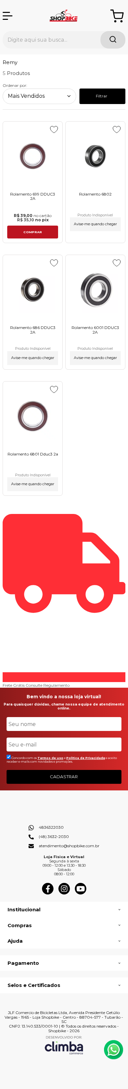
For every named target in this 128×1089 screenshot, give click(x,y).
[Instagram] (64, 892)
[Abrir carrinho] (117, 16)
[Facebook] (47, 892)
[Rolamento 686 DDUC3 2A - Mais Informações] (32, 289)
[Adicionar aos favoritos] (54, 129)
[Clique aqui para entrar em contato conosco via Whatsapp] (113, 1049)
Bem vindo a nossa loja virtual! (64, 696)
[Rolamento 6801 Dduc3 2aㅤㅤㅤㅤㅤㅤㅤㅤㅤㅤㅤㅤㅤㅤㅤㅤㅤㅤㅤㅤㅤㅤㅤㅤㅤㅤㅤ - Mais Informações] (32, 416)
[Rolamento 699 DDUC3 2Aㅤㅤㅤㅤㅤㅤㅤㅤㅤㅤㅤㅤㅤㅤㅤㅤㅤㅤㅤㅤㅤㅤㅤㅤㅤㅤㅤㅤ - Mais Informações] (32, 156)
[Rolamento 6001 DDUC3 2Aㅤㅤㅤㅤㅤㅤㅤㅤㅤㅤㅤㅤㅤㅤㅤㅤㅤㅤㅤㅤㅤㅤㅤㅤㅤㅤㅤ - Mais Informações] (95, 289)
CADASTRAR (64, 776)
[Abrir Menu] (7, 16)
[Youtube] (80, 892)
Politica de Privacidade (85, 758)
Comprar (32, 232)
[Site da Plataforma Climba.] (64, 1045)
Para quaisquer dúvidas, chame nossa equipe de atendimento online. (64, 706)
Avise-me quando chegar (95, 224)
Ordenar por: (15, 85)
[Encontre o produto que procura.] (112, 40)
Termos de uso (50, 758)
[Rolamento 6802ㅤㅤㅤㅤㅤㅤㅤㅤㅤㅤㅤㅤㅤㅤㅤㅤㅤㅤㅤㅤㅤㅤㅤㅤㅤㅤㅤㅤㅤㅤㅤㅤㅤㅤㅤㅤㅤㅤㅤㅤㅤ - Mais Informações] (95, 156)
